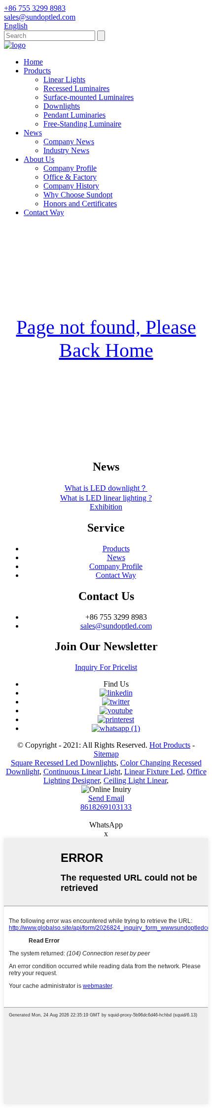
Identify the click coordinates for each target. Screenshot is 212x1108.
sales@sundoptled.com (116, 626)
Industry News (66, 150)
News (33, 132)
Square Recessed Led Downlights (63, 763)
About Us (39, 159)
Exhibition (106, 507)
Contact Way (44, 212)
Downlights (61, 106)
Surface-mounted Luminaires (88, 97)
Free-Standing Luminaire (82, 124)
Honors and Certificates (80, 203)
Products (37, 70)
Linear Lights (64, 79)
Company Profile (70, 168)
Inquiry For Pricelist (106, 667)
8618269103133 (106, 807)
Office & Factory (70, 177)
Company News (68, 141)
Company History (71, 186)
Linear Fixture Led (153, 771)
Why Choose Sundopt (77, 194)
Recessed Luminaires (76, 88)
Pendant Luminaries (74, 115)
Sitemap (106, 754)
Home (33, 62)
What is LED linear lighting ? (106, 498)
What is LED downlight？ (106, 488)
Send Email (106, 798)
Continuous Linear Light (81, 771)
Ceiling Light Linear (135, 780)
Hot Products (169, 745)
